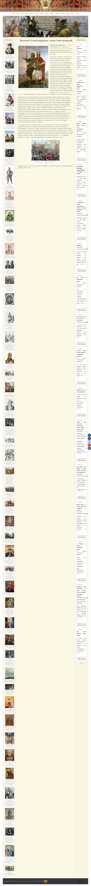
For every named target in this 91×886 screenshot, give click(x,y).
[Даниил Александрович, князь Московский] (9, 216)
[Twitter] (79, 881)
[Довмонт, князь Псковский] (9, 739)
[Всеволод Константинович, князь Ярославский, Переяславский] (9, 569)
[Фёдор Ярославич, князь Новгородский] (9, 755)
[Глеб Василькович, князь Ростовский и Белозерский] (9, 137)
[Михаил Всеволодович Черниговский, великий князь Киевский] (9, 603)
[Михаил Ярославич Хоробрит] (9, 358)
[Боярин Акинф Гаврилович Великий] (9, 373)
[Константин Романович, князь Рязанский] (9, 490)
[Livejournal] (89, 438)
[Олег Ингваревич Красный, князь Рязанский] (9, 687)
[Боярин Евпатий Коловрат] (9, 640)
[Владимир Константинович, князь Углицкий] (9, 536)
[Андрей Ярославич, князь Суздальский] (9, 299)
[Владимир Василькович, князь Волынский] (9, 100)
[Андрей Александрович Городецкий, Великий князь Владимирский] (9, 654)
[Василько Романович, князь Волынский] (9, 455)
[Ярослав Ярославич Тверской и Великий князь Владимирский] (9, 80)
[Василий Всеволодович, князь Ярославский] (9, 869)
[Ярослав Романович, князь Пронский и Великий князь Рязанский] (9, 231)
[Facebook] (78, 881)
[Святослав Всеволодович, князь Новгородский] (9, 317)
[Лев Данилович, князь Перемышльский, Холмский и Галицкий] (9, 551)
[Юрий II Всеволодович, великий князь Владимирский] (9, 405)
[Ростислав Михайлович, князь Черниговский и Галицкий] (9, 773)
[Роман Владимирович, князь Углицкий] (9, 387)
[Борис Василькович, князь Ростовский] (9, 175)
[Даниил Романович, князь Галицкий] (9, 65)
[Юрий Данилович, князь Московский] (9, 249)
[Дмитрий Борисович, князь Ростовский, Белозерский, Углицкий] (9, 280)
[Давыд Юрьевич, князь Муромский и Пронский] (9, 702)
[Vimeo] (81, 881)
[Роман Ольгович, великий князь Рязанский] (9, 720)
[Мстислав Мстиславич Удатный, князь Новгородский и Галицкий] (9, 793)
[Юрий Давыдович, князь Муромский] (9, 673)
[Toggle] (89, 451)
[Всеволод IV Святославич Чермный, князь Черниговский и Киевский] (9, 502)
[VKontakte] (89, 448)
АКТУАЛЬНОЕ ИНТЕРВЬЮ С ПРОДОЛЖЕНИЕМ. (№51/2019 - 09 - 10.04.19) (81, 170)
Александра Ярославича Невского (59, 48)
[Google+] (89, 445)
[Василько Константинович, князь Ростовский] (9, 119)
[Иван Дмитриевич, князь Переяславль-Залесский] (9, 814)
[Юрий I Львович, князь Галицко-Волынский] (9, 521)
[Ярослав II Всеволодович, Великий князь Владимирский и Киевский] (9, 832)
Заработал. (79, 245)
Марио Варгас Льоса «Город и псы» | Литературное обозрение (81, 127)
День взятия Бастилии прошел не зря (81, 633)
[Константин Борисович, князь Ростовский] (9, 265)
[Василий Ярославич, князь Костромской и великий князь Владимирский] (9, 337)
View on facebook (82, 75)
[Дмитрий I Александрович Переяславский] (9, 48)
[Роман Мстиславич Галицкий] (9, 587)
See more (82, 69)
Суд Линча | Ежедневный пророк (81, 279)
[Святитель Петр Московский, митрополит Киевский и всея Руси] (9, 851)
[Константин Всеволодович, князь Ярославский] (9, 440)
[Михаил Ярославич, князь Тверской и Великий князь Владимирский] (9, 196)
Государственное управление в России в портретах (24, 881)
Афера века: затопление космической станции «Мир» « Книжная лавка (81, 426)
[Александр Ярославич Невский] (9, 623)
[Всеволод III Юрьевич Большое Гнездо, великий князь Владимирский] (9, 153)
